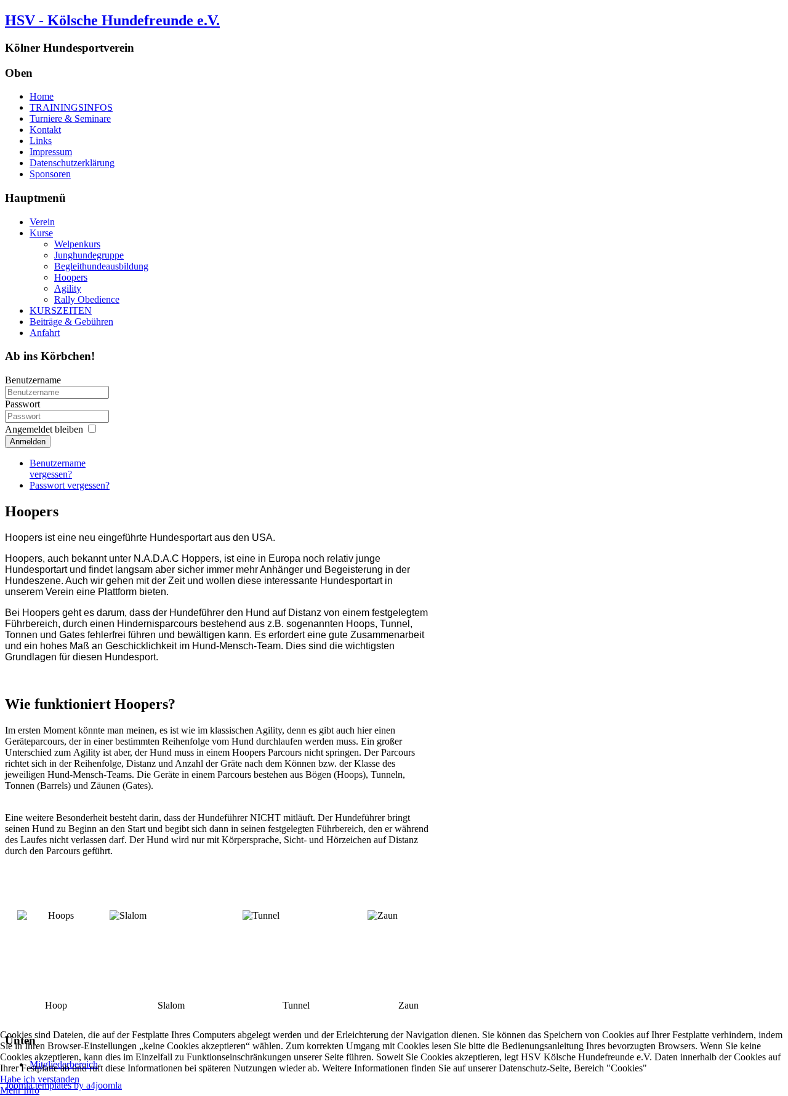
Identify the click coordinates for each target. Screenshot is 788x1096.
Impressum (51, 151)
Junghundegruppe (89, 255)
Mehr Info (19, 1090)
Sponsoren (50, 174)
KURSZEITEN (61, 310)
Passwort (22, 404)
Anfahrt (45, 332)
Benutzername (33, 380)
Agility (67, 288)
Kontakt (45, 129)
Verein (42, 222)
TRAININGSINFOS (71, 107)
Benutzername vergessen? (58, 468)
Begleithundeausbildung (101, 266)
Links (41, 140)
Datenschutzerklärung (72, 163)
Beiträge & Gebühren (71, 321)
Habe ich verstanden (39, 1079)
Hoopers (70, 277)
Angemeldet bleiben (44, 429)
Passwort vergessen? (70, 485)
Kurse (41, 233)
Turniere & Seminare (70, 118)
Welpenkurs (77, 244)
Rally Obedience (86, 299)
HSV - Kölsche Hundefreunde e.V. (112, 20)
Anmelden (28, 441)
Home (42, 96)
